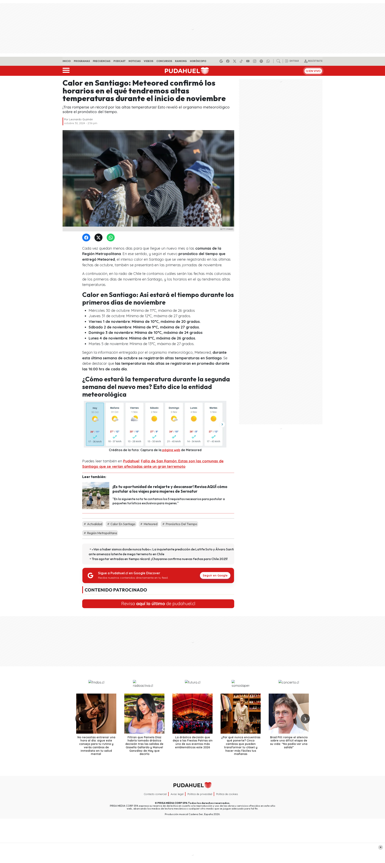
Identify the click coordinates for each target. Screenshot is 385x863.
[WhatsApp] (111, 237)
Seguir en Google (215, 575)
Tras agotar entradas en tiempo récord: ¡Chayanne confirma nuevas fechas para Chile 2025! (160, 559)
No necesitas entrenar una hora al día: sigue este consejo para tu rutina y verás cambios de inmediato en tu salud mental (96, 745)
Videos (148, 61)
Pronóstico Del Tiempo (181, 524)
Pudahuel (131, 461)
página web (170, 450)
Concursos (164, 61)
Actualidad (94, 524)
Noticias (135, 61)
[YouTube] (248, 61)
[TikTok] (242, 61)
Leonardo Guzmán (81, 119)
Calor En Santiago (122, 524)
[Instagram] (255, 61)
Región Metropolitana (101, 533)
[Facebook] (228, 61)
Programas (82, 61)
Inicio (67, 61)
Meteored (150, 524)
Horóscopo (198, 61)
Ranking (181, 61)
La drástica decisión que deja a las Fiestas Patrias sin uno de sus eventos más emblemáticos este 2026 (193, 742)
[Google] (222, 61)
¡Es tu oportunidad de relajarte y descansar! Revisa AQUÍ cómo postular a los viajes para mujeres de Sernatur (169, 489)
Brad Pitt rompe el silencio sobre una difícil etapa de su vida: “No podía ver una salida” (289, 742)
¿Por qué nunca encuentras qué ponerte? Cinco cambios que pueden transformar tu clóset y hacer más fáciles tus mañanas (240, 745)
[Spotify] (262, 61)
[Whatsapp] (268, 61)
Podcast (119, 61)
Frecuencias (101, 61)
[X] (235, 61)
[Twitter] (99, 237)
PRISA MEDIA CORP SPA (172, 802)
